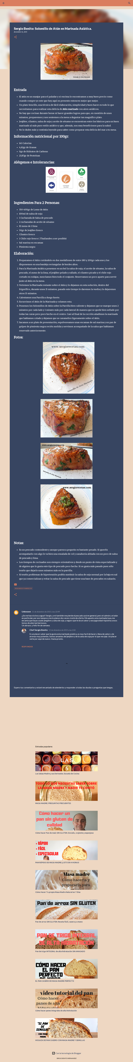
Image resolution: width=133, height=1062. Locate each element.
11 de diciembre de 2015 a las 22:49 (46, 612)
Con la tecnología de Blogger (68, 1053)
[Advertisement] (66, 719)
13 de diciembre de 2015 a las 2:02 (62, 630)
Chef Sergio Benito (38, 630)
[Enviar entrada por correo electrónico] (15, 585)
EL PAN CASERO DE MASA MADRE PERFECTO (54, 981)
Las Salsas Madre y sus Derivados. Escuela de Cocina (57, 774)
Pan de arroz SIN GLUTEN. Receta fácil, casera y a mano (59, 922)
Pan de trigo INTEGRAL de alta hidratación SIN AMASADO (60, 951)
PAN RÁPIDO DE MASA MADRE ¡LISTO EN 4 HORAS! (57, 863)
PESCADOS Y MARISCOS (23, 588)
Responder (27, 646)
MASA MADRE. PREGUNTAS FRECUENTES (53, 803)
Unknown (26, 611)
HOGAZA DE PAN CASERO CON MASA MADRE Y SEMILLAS (60, 1040)
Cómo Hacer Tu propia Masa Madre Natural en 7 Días (57, 892)
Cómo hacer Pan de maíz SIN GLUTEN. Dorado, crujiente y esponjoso (64, 833)
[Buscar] (129, 3)
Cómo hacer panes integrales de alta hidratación (56, 1011)
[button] (15, 37)
